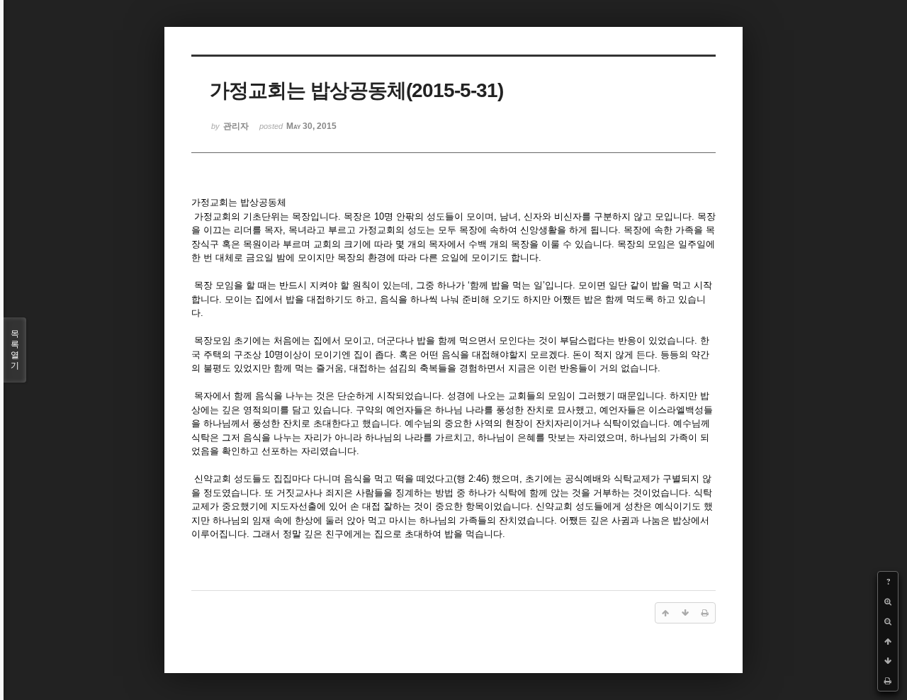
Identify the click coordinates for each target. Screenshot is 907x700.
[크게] (888, 601)
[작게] (888, 621)
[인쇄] (888, 681)
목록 (15, 350)
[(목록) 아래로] (888, 661)
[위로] (888, 641)
